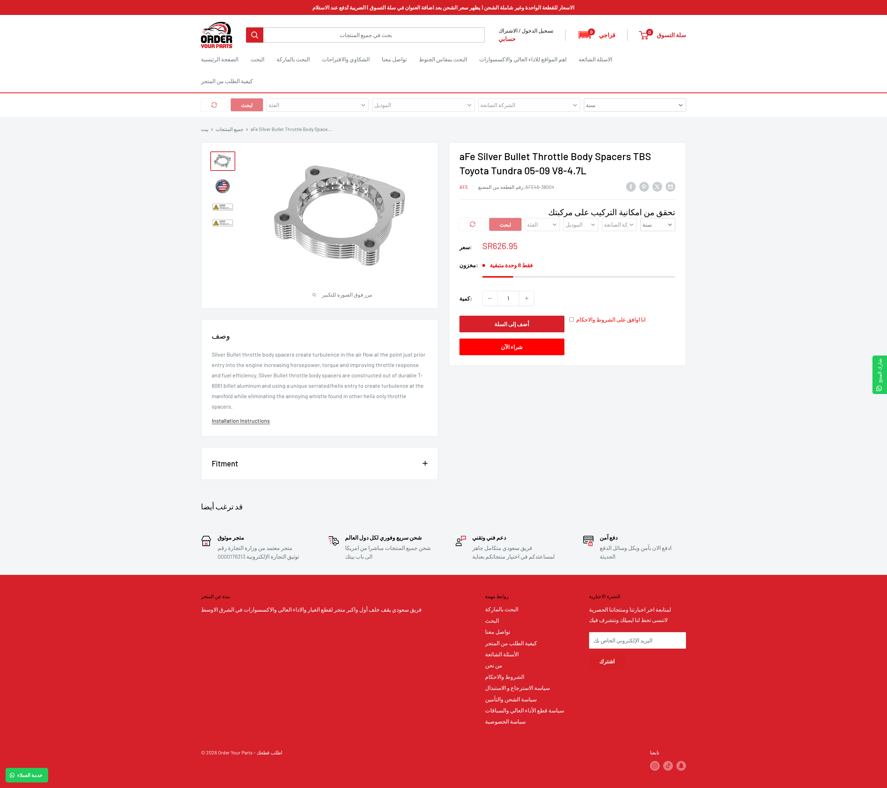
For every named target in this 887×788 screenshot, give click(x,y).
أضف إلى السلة (511, 324)
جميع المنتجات (230, 129)
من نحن (493, 665)
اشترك (607, 661)
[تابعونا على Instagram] (655, 766)
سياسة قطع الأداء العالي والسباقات (524, 710)
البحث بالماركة (293, 59)
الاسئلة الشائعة (595, 59)
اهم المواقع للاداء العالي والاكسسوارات (523, 59)
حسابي (507, 38)
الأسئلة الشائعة (502, 654)
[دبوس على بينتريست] (644, 186)
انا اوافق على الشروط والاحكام (611, 319)
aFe (463, 187)
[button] (596, 35)
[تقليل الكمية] (490, 298)
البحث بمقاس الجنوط (443, 59)
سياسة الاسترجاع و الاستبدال (517, 687)
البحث (257, 59)
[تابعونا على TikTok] (668, 766)
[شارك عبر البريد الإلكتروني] (670, 186)
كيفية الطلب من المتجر (227, 81)
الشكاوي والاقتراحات (346, 59)
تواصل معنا (394, 59)
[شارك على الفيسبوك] (631, 186)
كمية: (465, 298)
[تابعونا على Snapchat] (681, 766)
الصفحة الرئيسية (219, 59)
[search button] (254, 35)
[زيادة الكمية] (526, 298)
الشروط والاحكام (504, 676)
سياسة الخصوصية (505, 721)
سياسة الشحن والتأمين (511, 699)
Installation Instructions (241, 420)
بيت (205, 129)
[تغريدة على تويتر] (657, 186)
